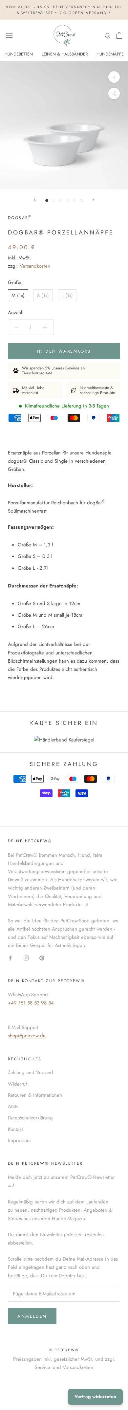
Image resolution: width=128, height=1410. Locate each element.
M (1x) (18, 295)
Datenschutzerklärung (30, 1117)
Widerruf (17, 1084)
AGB (13, 1106)
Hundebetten (19, 54)
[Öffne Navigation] (9, 35)
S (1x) (43, 295)
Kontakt (15, 1129)
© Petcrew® (64, 1350)
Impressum (19, 1140)
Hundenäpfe (110, 54)
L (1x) (67, 295)
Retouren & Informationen (35, 1095)
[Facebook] (10, 958)
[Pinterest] (41, 958)
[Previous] (34, 200)
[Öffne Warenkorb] (119, 35)
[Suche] (108, 35)
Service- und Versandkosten (64, 1367)
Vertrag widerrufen (95, 1396)
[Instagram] (26, 958)
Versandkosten (35, 266)
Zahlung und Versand (30, 1072)
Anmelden (32, 1316)
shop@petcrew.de (27, 1035)
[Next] (94, 200)
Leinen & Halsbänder (65, 54)
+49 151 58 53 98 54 (31, 1002)
